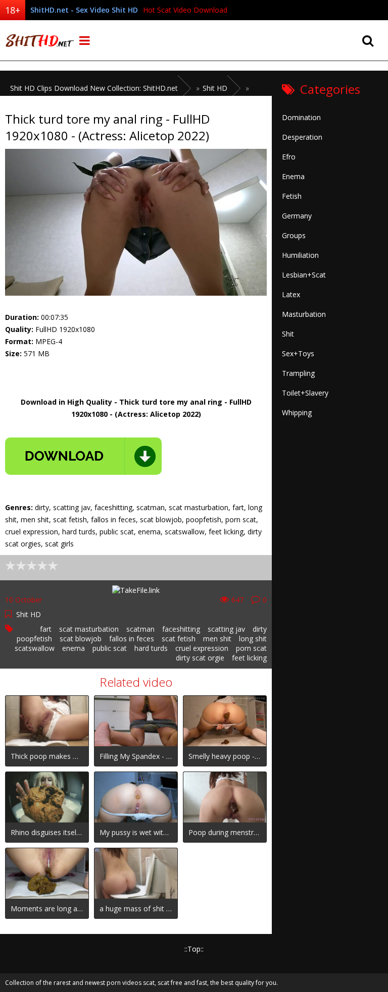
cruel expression (201, 648)
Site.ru (38, 40)
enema (73, 648)
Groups (294, 235)
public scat (109, 648)
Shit (288, 334)
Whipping (297, 412)
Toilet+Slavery (305, 393)
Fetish (292, 196)
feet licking (249, 658)
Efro (289, 156)
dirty (260, 629)
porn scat (251, 648)
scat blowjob (81, 638)
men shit (217, 638)
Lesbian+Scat (304, 275)
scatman (140, 629)
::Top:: (194, 949)
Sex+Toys (298, 353)
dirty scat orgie (200, 658)
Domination (301, 117)
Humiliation (300, 255)
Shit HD (28, 614)
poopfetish (34, 638)
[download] (83, 456)
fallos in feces (131, 638)
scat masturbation (89, 629)
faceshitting (181, 629)
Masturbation (304, 314)
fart (46, 629)
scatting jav (226, 629)
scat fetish (179, 638)
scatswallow (35, 648)
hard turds (151, 648)
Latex (291, 294)
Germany (297, 216)
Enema (293, 176)
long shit (253, 638)
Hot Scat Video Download (185, 10)
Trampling (298, 373)
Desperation (302, 137)
